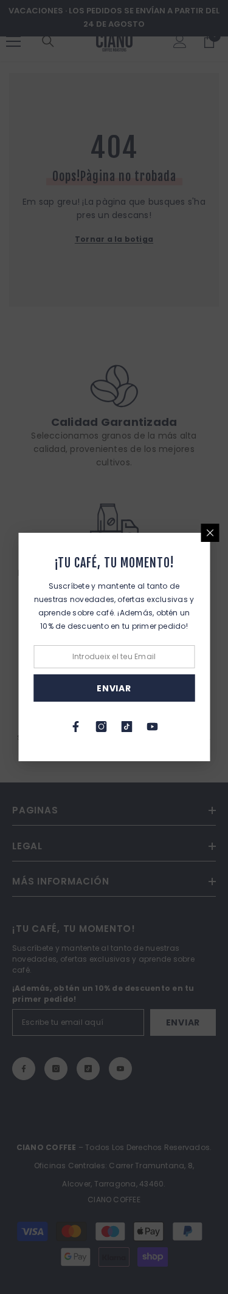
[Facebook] (76, 726)
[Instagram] (101, 726)
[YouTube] (152, 726)
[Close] (210, 533)
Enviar (114, 688)
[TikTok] (127, 726)
